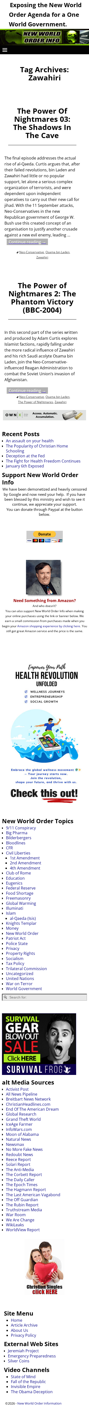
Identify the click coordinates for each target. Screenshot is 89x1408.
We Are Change (20, 1220)
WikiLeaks (15, 1225)
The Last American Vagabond (33, 1194)
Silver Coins (18, 1361)
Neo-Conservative (31, 252)
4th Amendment (25, 868)
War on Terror (19, 983)
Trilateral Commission (26, 968)
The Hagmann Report (26, 1189)
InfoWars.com (19, 1129)
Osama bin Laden (57, 252)
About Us (19, 1330)
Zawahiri (42, 257)
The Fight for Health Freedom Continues (43, 461)
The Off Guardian (22, 1199)
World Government (24, 988)
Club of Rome (18, 873)
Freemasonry (18, 898)
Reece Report (18, 1159)
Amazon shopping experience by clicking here (48, 626)
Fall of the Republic (28, 1381)
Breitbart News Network (28, 1099)
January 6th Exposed (25, 466)
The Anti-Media (20, 1169)
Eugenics (14, 883)
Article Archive (24, 1325)
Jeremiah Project (23, 1351)
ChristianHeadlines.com (28, 1104)
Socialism (14, 958)
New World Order (22, 933)
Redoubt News (19, 1154)
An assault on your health (30, 441)
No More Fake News (24, 1149)
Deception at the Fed (25, 456)
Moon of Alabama (22, 1134)
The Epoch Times (22, 1184)
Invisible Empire (25, 1386)
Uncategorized (19, 973)
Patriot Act (16, 938)
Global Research (21, 1114)
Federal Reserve (21, 888)
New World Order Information (39, 1403)
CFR (9, 848)
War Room (16, 1214)
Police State (17, 943)
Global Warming (21, 903)
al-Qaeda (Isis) (23, 918)
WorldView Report (23, 1229)
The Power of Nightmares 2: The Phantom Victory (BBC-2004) (42, 297)
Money (12, 928)
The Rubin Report (22, 1205)
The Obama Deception (32, 1391)
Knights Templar (21, 923)
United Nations (20, 978)
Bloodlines (15, 843)
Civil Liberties (18, 853)
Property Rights (20, 953)
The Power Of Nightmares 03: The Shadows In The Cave (42, 123)
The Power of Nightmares (35, 402)
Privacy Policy (23, 1335)
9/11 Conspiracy (21, 828)
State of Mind (23, 1376)
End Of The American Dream (32, 1109)
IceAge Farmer (19, 1124)
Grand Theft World (23, 1119)
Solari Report (18, 1164)
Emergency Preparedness (32, 1356)
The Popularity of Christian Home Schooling (37, 448)
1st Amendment (25, 858)
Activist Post (17, 1089)
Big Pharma (16, 833)
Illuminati (14, 908)
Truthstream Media (24, 1209)
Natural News (18, 1139)
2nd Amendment (25, 863)
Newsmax (15, 1144)
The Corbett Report (24, 1174)
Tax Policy (15, 963)
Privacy (12, 948)
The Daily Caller (20, 1179)
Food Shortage (19, 893)
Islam (11, 913)
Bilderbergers (18, 837)
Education (15, 878)
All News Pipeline (21, 1094)
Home (16, 1320)
